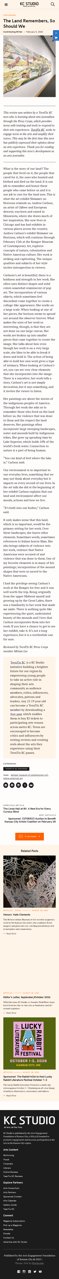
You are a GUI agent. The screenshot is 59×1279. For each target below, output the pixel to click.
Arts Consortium (11, 1188)
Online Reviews (10, 1172)
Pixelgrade (38, 1263)
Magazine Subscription (14, 1221)
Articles (7, 910)
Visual (18, 910)
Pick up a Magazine (12, 1225)
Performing (9, 15)
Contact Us (8, 1237)
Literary (7, 1168)
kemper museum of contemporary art (29, 775)
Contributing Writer (12, 31)
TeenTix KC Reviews (16, 769)
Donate (6, 1233)
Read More (11, 933)
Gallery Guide (10, 1204)
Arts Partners (9, 1192)
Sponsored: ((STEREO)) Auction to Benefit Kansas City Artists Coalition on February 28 (30, 820)
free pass (16, 714)
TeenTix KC (38, 130)
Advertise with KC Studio (15, 1242)
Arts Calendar (9, 1200)
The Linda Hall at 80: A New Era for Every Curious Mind (27, 810)
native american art (13, 778)
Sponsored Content (12, 1196)
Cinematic (8, 1163)
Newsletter (8, 1229)
